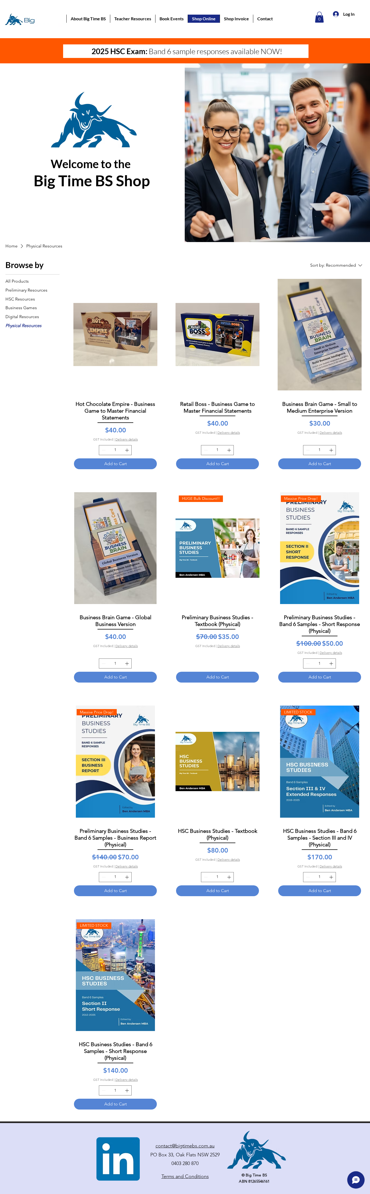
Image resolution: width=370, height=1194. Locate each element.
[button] (88, 19)
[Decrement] (103, 450)
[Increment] (127, 450)
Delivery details (126, 439)
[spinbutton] (115, 450)
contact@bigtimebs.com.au (185, 1146)
